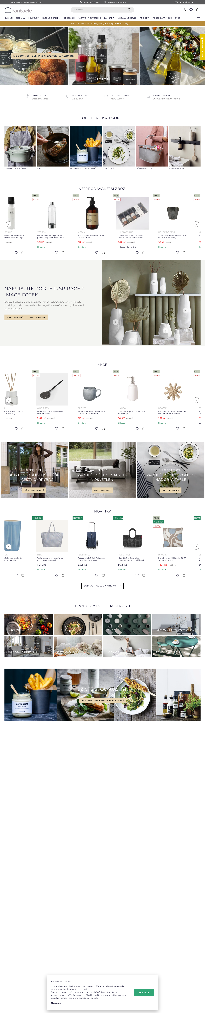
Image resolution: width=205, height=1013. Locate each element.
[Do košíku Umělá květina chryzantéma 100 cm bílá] (120, 575)
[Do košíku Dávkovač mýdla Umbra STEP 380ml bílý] (40, 428)
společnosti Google (88, 998)
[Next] (196, 224)
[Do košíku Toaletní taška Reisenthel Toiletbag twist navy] (161, 575)
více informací (34, 490)
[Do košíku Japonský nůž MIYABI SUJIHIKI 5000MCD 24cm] (161, 428)
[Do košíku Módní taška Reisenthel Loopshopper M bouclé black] (40, 575)
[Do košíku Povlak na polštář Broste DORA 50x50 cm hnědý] (80, 575)
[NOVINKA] (29, 536)
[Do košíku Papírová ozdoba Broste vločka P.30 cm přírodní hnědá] (80, 428)
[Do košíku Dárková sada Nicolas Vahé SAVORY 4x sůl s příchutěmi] (40, 252)
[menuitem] (8, 18)
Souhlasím (144, 992)
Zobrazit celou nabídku (100, 586)
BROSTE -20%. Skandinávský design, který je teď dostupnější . (101, 23)
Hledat (130, 9)
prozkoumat (102, 490)
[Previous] (8, 224)
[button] (8, 56)
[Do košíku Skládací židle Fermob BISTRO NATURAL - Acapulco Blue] (120, 428)
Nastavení (56, 1003)
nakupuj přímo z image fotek (26, 317)
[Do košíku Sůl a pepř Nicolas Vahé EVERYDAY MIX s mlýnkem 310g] (120, 252)
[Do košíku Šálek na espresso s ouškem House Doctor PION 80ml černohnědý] (161, 252)
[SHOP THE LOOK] (151, 344)
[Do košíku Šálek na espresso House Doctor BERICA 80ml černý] (80, 252)
